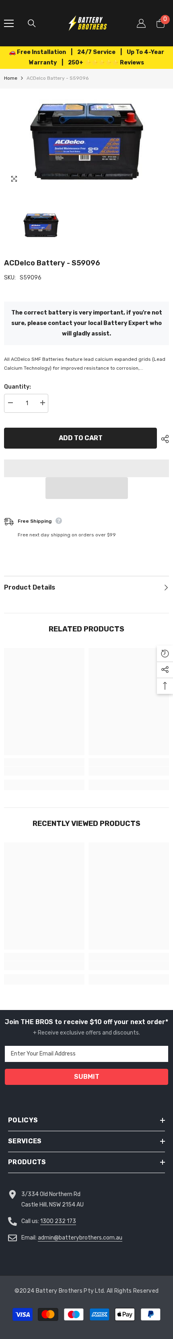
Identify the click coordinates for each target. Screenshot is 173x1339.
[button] (86, 488)
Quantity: (17, 386)
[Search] (32, 23)
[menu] (9, 23)
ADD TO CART (81, 438)
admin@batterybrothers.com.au (80, 1237)
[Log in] (141, 23)
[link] (44, 771)
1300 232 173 (58, 1221)
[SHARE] (163, 439)
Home (10, 78)
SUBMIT (86, 1076)
